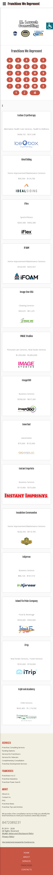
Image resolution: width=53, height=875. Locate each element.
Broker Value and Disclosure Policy (17, 833)
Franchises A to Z (8, 775)
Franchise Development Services (14, 764)
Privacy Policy (8, 836)
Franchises (26, 865)
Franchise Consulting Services (13, 747)
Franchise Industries (9, 779)
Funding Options (8, 751)
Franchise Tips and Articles (12, 807)
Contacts (26, 869)
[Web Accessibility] (49, 26)
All (35, 92)
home (26, 852)
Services (26, 861)
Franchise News (8, 804)
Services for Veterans (10, 757)
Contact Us (6, 797)
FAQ (3, 800)
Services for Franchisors (11, 754)
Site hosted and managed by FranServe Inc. (18, 842)
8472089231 (11, 822)
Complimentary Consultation (13, 760)
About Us (5, 794)
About (26, 857)
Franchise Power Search (11, 782)
